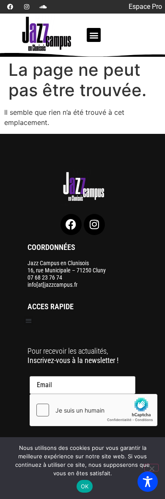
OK (85, 486)
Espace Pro (145, 7)
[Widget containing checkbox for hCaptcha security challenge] (93, 410)
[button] (94, 35)
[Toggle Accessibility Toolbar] (148, 482)
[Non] (151, 467)
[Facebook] (10, 7)
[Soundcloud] (43, 7)
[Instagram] (26, 7)
